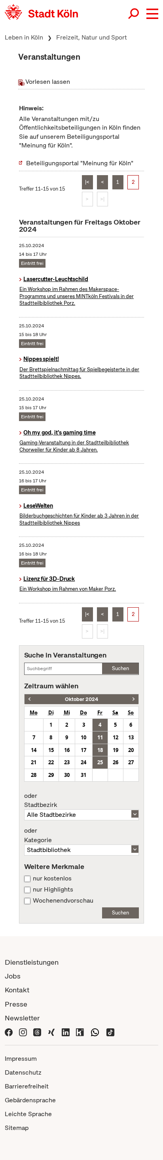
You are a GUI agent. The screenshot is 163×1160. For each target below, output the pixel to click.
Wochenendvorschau (63, 900)
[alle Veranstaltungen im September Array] (29, 699)
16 (67, 750)
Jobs (13, 976)
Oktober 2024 (81, 699)
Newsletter (22, 1017)
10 (83, 737)
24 (83, 762)
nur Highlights (53, 889)
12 (115, 737)
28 (33, 774)
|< (87, 182)
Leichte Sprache (28, 1114)
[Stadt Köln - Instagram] (23, 1032)
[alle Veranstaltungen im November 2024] (133, 699)
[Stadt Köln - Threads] (37, 1032)
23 (67, 762)
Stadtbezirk (40, 800)
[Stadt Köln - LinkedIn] (66, 1032)
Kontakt (17, 989)
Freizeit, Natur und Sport (91, 37)
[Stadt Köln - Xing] (51, 1032)
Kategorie (38, 835)
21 (33, 762)
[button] (152, 14)
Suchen (120, 668)
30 (67, 774)
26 (115, 762)
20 (131, 750)
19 (115, 750)
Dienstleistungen (32, 962)
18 (100, 750)
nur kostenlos (52, 878)
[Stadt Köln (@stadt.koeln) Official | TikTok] (110, 1032)
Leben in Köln (24, 37)
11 (100, 737)
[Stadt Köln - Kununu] (80, 1032)
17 (83, 750)
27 (131, 762)
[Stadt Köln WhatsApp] (95, 1032)
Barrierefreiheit (27, 1086)
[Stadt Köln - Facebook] (9, 1032)
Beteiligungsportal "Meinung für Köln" (79, 163)
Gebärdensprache (30, 1100)
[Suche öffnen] (134, 14)
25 (100, 762)
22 (51, 762)
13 (131, 737)
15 (51, 750)
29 (51, 774)
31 (83, 774)
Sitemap (16, 1128)
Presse (16, 1004)
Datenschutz (23, 1072)
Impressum (21, 1058)
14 (33, 750)
